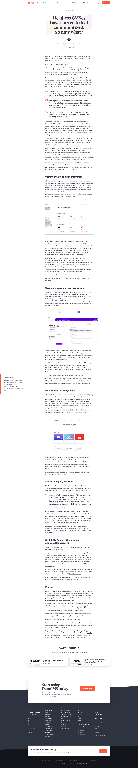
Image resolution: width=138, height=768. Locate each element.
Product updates (65, 710)
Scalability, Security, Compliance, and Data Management (18, 388)
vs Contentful (81, 726)
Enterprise (59, 569)
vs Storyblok (81, 730)
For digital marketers (33, 722)
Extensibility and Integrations (11, 384)
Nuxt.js (80, 712)
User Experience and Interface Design (13, 382)
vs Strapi (80, 732)
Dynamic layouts (49, 730)
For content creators (33, 724)
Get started (106, 3)
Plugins (47, 724)
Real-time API (48, 718)
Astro (79, 714)
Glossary (63, 726)
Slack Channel (98, 726)
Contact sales (91, 3)
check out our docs (70, 275)
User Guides (64, 724)
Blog (62, 718)
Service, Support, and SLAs (10, 386)
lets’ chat (89, 633)
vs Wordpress (81, 734)
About (96, 710)
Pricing (67, 569)
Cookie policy (60, 760)
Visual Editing (48, 720)
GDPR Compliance (74, 760)
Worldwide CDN (49, 732)
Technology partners (66, 714)
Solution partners (66, 716)
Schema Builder (49, 710)
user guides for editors (63, 278)
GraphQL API (48, 712)
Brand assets (98, 714)
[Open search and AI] (84, 3)
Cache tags (48, 722)
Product (30, 710)
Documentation (65, 712)
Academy (63, 722)
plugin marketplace (60, 474)
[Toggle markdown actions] (73, 47)
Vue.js (79, 720)
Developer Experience (34, 712)
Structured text (49, 728)
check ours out (74, 619)
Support (97, 721)
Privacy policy (46, 760)
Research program (100, 724)
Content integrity (49, 734)
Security (97, 712)
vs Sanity (80, 728)
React (79, 716)
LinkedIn (97, 728)
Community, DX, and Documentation (13, 380)
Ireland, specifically (75, 574)
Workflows (47, 736)
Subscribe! (103, 751)
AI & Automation (49, 726)
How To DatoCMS (65, 720)
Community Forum (100, 722)
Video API (47, 716)
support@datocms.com (55, 763)
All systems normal (100, 735)
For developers (32, 721)
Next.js (80, 710)
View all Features (49, 738)
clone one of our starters (76, 375)
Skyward (84, 126)
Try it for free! (87, 689)
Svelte (79, 718)
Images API (48, 714)
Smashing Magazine (69, 122)
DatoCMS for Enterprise (35, 728)
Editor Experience (33, 714)
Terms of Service (91, 760)
